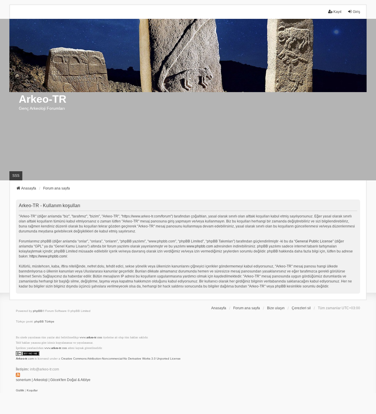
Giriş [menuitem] (356, 12)
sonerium (23, 380)
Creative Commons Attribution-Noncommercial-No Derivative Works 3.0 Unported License (121, 358)
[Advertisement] (188, 136)
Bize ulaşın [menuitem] (276, 308)
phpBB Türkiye (44, 321)
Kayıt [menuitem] (337, 12)
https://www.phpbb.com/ (48, 256)
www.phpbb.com (200, 246)
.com (25, 358)
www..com (91, 337)
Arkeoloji (40, 380)
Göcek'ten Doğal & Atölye (70, 380)
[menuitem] (20, 390)
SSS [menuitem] (15, 176)
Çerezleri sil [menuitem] (301, 308)
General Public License (314, 241)
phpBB (37, 310)
